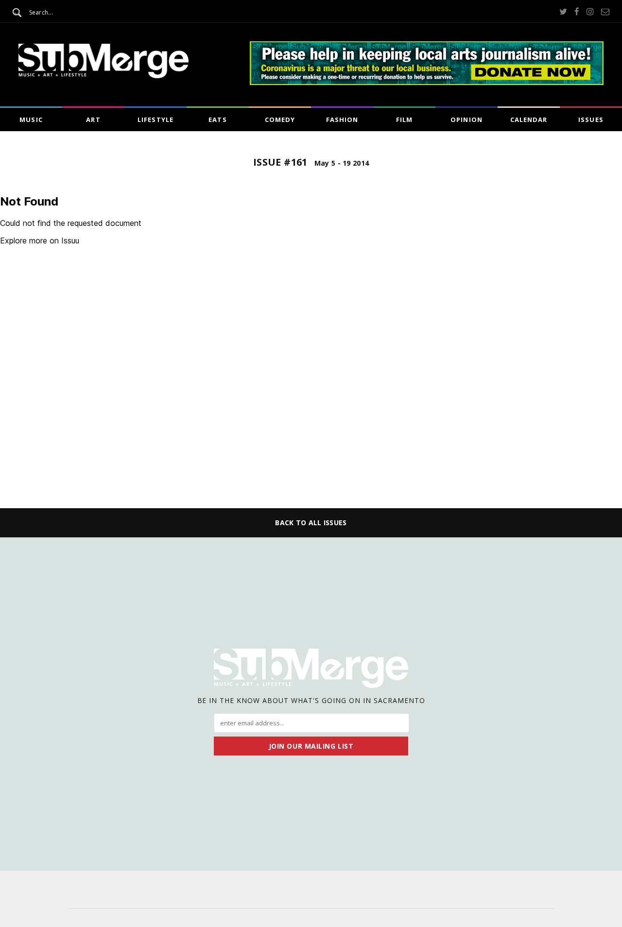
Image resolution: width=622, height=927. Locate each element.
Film (404, 119)
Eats (217, 119)
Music (30, 119)
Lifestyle (155, 119)
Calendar (528, 119)
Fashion (342, 119)
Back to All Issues (310, 522)
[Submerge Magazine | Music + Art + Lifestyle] (103, 75)
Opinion (466, 119)
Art (93, 119)
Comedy (280, 119)
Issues (590, 119)
